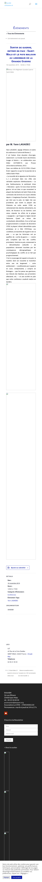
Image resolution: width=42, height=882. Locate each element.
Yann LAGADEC (13, 601)
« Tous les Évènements (15, 33)
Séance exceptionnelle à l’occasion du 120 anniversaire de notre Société (27, 672)
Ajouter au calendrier (18, 568)
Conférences (12, 595)
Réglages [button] (6, 877)
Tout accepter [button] (17, 877)
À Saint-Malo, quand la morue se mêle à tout (12, 672)
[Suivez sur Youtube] (5, 713)
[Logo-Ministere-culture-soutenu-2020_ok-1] (6, 831)
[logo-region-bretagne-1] (6, 790)
